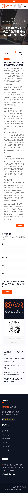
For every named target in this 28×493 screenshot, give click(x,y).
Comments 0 (20, 225)
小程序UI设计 (6, 435)
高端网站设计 (6, 431)
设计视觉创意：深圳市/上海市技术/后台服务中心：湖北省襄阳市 (12, 466)
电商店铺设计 (6, 438)
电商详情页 (5, 442)
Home (13, 18)
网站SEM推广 (6, 446)
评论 (3, 244)
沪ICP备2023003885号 (15, 489)
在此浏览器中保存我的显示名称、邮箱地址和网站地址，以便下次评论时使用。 (14, 284)
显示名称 (5, 257)
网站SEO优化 (6, 450)
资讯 (7, 59)
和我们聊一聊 (9, 419)
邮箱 (3, 265)
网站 (3, 273)
